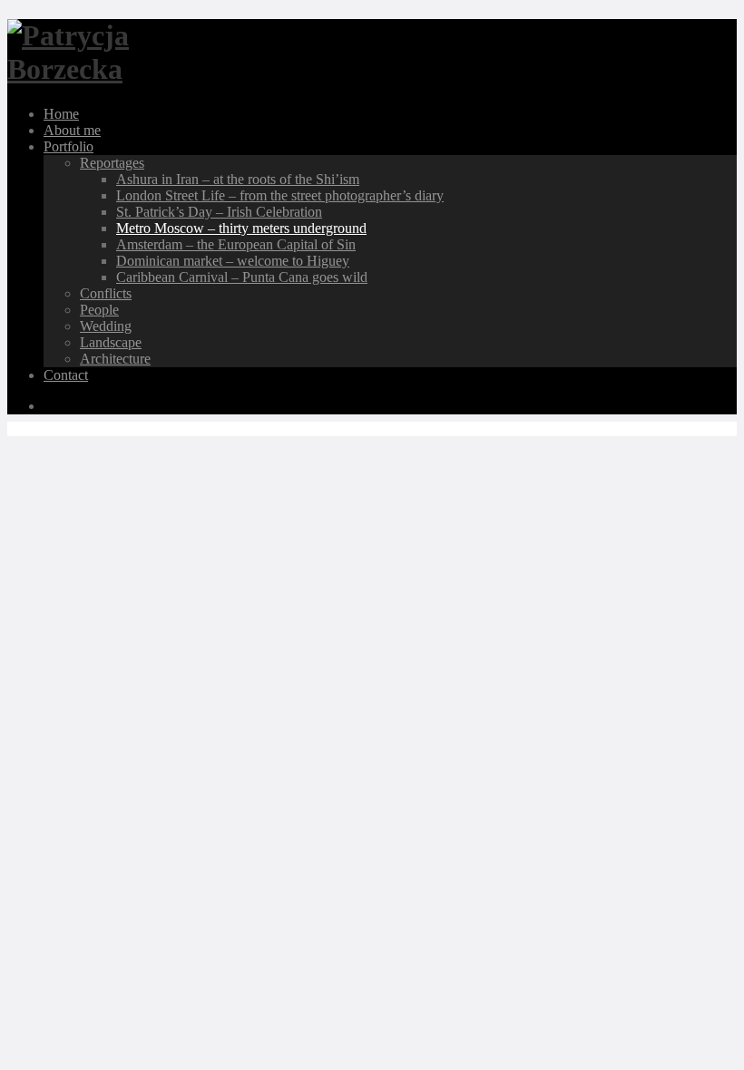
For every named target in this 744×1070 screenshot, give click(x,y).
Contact (66, 375)
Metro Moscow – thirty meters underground (241, 228)
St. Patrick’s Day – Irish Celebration (219, 211)
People (99, 309)
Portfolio (68, 146)
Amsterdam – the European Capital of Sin (236, 244)
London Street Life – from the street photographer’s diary (280, 195)
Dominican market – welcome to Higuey (232, 260)
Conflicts (106, 293)
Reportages (112, 162)
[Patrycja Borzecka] (84, 69)
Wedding (106, 326)
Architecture (115, 358)
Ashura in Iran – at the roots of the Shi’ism (237, 179)
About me (72, 130)
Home (61, 114)
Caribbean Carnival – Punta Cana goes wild (241, 277)
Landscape (111, 342)
